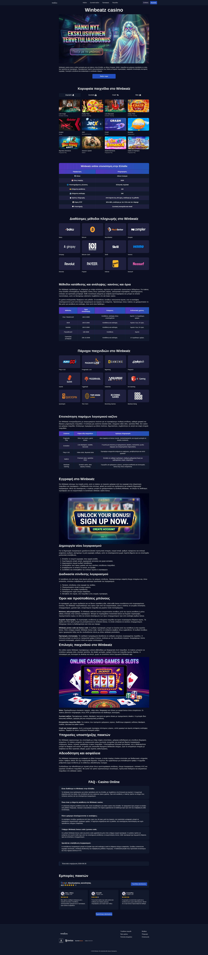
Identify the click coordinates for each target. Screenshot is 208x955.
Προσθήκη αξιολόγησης (139, 884)
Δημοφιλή (68, 95)
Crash (114, 95)
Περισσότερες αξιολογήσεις (104, 914)
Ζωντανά (91, 95)
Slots (137, 95)
